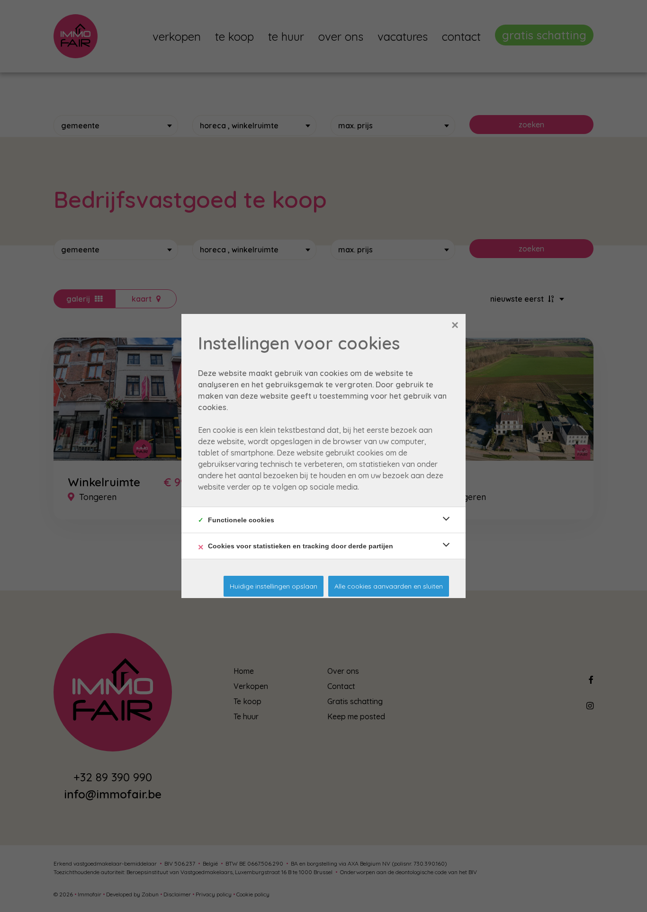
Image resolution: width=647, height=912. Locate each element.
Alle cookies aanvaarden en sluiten (388, 586)
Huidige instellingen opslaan (273, 586)
